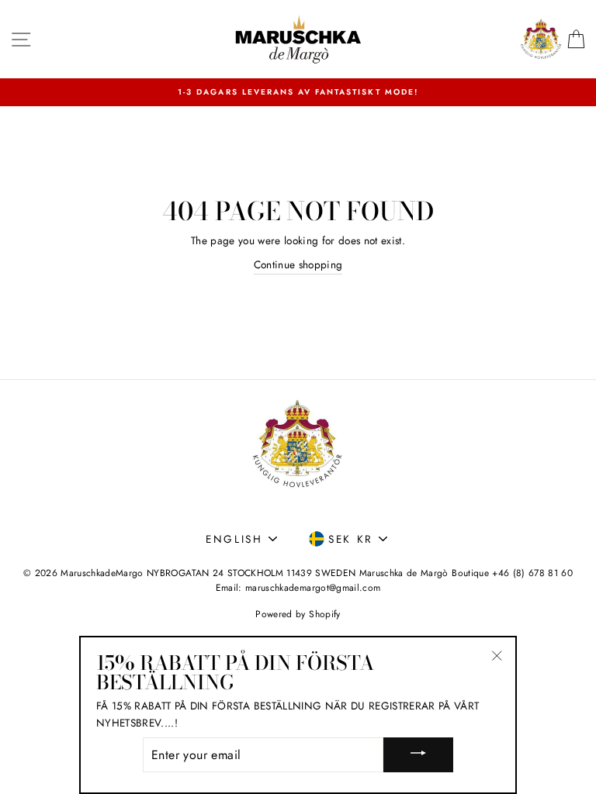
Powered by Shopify (297, 614)
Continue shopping (298, 264)
